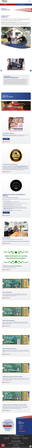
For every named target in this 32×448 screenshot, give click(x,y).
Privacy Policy (10, 435)
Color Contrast (19, 447)
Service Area (21, 424)
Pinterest (23, 431)
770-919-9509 (16, 107)
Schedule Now (16, 104)
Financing (20, 426)
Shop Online (6, 138)
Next (31, 71)
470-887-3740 (5, 4)
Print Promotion (7, 141)
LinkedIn (22, 431)
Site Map (22, 435)
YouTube (20, 431)
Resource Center (21, 425)
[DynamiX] (16, 445)
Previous (1, 71)
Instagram (24, 431)
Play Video (16, 37)
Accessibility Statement (16, 435)
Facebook (19, 431)
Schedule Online (22, 4)
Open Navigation (29, 1)
